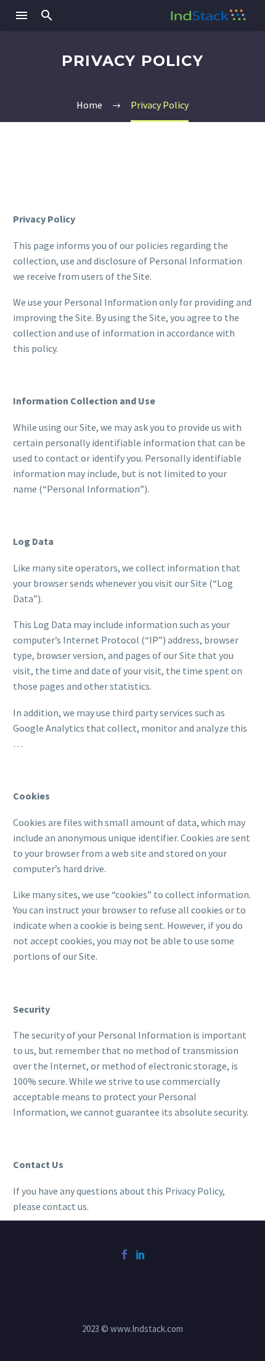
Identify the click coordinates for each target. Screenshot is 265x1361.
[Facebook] (124, 1254)
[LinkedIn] (140, 1254)
